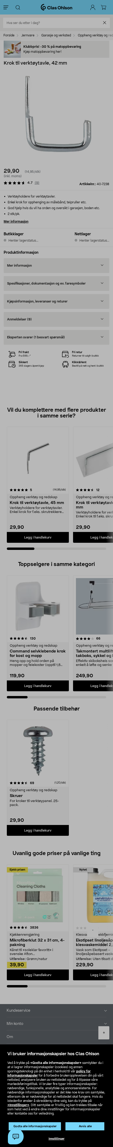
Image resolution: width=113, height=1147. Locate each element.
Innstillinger (57, 1138)
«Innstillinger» (18, 1105)
